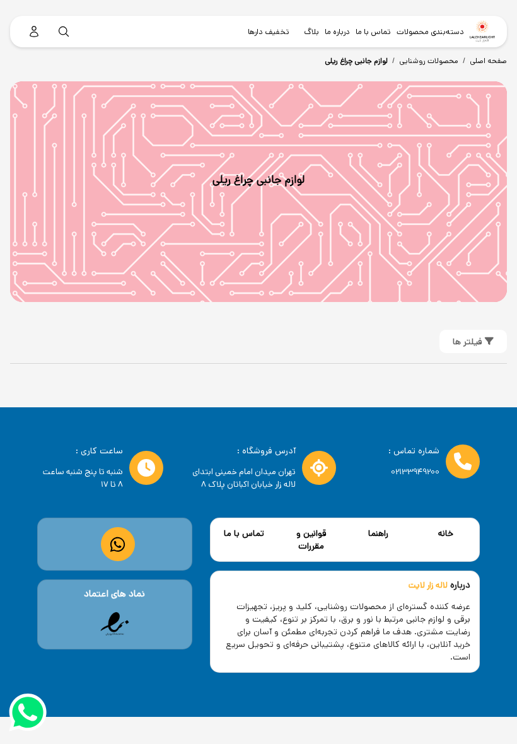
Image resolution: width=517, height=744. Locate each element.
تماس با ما (244, 533)
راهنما (378, 533)
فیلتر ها (469, 341)
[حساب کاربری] (34, 31)
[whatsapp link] (118, 544)
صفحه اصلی (488, 60)
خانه (445, 533)
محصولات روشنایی (428, 60)
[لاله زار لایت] (482, 31)
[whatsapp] (28, 714)
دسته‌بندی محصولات (430, 31)
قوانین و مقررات (311, 539)
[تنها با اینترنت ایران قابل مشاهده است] (115, 624)
